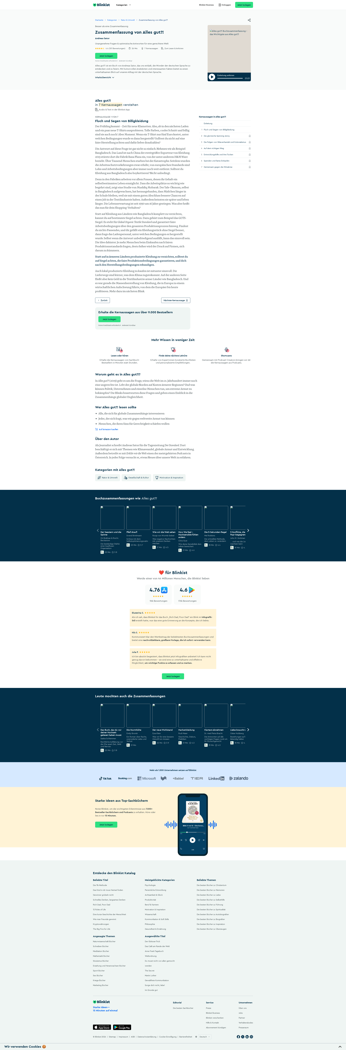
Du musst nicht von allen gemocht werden (160, 963)
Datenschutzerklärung (147, 1037)
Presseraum (244, 1027)
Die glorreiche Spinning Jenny (220, 136)
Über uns (243, 1008)
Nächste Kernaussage (174, 300)
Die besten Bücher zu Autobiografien (213, 914)
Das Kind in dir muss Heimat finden (108, 890)
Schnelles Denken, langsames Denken (109, 900)
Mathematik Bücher (101, 956)
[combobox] (205, 1036)
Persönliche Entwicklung (155, 890)
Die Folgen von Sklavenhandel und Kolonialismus (225, 142)
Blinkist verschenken (215, 1018)
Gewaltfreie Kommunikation (157, 980)
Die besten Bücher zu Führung (210, 904)
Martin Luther (150, 975)
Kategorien (121, 5)
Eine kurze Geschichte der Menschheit (109, 914)
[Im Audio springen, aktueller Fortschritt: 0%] (230, 78)
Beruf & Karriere (152, 904)
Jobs (241, 1013)
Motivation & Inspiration (171, 477)
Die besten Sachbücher (183, 1008)
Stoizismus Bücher (101, 961)
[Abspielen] (212, 77)
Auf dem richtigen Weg (217, 148)
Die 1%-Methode (100, 885)
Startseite (99, 20)
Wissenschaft (150, 914)
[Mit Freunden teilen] (249, 20)
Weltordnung (151, 956)
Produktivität (150, 900)
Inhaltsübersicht (103, 77)
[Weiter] (248, 530)
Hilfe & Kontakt (212, 1022)
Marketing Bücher (100, 985)
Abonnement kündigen (216, 1027)
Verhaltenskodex (246, 1022)
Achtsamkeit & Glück (154, 895)
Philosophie (150, 924)
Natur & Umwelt (128, 20)
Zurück (104, 300)
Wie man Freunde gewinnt (104, 919)
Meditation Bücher (101, 951)
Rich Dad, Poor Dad (101, 904)
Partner (242, 1018)
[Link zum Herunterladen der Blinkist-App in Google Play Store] (122, 1027)
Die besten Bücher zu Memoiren (210, 890)
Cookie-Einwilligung (168, 1037)
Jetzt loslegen (244, 5)
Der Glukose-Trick (152, 941)
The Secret (149, 970)
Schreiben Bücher (101, 946)
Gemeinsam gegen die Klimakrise (222, 167)
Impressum (123, 1037)
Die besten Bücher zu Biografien (211, 919)
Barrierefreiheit (185, 1037)
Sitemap (112, 1037)
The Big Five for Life (101, 929)
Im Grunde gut (151, 990)
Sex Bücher (98, 975)
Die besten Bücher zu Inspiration (211, 924)
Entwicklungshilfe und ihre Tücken (222, 154)
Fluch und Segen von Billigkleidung (219, 129)
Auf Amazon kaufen (108, 429)
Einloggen (226, 5)
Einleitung (208, 123)
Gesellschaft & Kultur (138, 477)
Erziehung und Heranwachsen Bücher (109, 966)
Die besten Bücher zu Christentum (211, 885)
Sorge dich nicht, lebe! (155, 985)
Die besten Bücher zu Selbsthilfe (211, 900)
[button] (173, 1047)
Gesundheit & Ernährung (155, 929)
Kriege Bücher (99, 980)
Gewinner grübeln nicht (103, 895)
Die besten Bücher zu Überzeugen (212, 929)
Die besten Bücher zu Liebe (209, 895)
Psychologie (150, 885)
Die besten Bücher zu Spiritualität (211, 909)
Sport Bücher (99, 970)
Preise (208, 1008)
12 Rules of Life (99, 909)
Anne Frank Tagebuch (154, 951)
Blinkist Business (206, 5)
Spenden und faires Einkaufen (220, 160)
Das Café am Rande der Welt (157, 946)
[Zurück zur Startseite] (101, 4)
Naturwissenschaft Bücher (104, 941)
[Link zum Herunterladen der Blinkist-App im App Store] (102, 1027)
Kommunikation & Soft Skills (157, 919)
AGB (133, 1037)
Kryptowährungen (101, 924)
